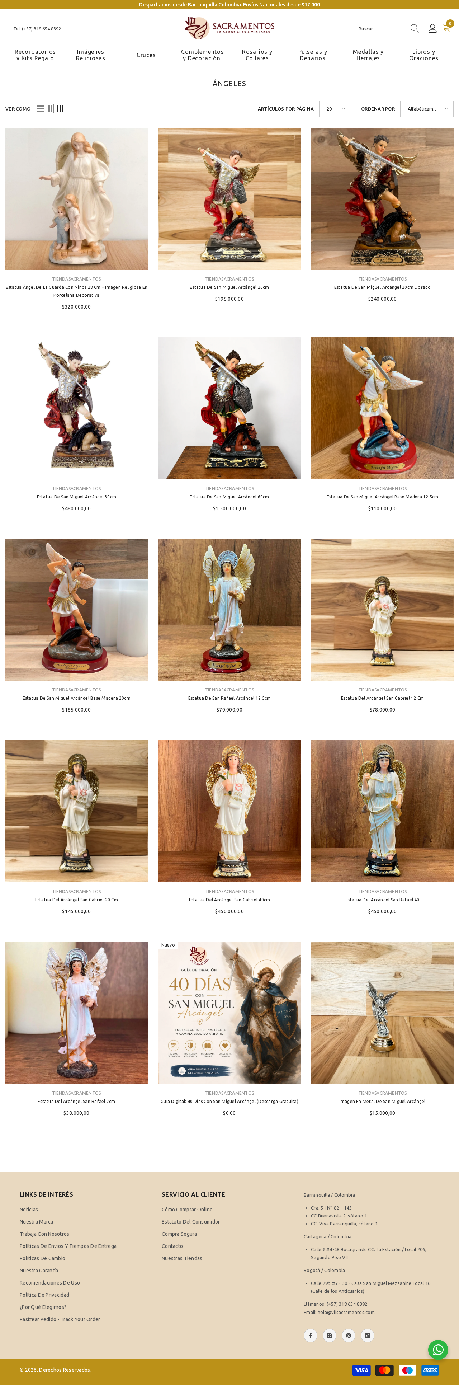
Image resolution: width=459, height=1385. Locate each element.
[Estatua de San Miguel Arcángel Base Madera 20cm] (76, 610)
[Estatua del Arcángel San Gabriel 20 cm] (76, 811)
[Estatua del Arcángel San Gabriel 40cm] (229, 811)
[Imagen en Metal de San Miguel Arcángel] (382, 1013)
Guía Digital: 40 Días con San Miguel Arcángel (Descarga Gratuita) (229, 1101)
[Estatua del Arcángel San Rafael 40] (382, 811)
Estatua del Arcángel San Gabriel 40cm (229, 899)
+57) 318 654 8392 (347, 1303)
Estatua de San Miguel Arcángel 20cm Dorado (382, 287)
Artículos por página (286, 108)
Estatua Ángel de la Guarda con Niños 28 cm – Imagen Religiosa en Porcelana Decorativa (76, 291)
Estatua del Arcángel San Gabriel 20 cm (76, 899)
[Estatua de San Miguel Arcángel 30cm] (76, 408)
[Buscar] (389, 28)
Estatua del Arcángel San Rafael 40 (383, 899)
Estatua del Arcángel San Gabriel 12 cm (382, 698)
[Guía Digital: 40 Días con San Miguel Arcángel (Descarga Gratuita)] (229, 1013)
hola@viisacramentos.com (346, 1312)
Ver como (17, 108)
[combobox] (382, 28)
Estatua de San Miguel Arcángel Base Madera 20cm (77, 698)
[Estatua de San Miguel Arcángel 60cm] (229, 408)
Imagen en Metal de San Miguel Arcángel (383, 1101)
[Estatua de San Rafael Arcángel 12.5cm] (229, 610)
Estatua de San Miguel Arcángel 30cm (76, 496)
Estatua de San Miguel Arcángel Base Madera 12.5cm (383, 496)
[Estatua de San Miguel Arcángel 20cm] (229, 199)
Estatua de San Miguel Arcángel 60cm (229, 496)
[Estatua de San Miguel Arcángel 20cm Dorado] (382, 199)
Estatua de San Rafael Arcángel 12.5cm (229, 698)
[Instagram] (329, 1335)
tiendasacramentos (76, 279)
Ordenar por (378, 108)
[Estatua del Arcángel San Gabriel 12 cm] (382, 610)
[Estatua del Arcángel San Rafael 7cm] (76, 1013)
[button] (40, 108)
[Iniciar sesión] (433, 28)
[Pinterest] (348, 1335)
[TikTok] (367, 1335)
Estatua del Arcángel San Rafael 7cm (76, 1101)
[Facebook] (310, 1335)
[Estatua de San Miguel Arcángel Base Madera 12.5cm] (382, 408)
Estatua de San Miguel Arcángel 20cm (229, 287)
